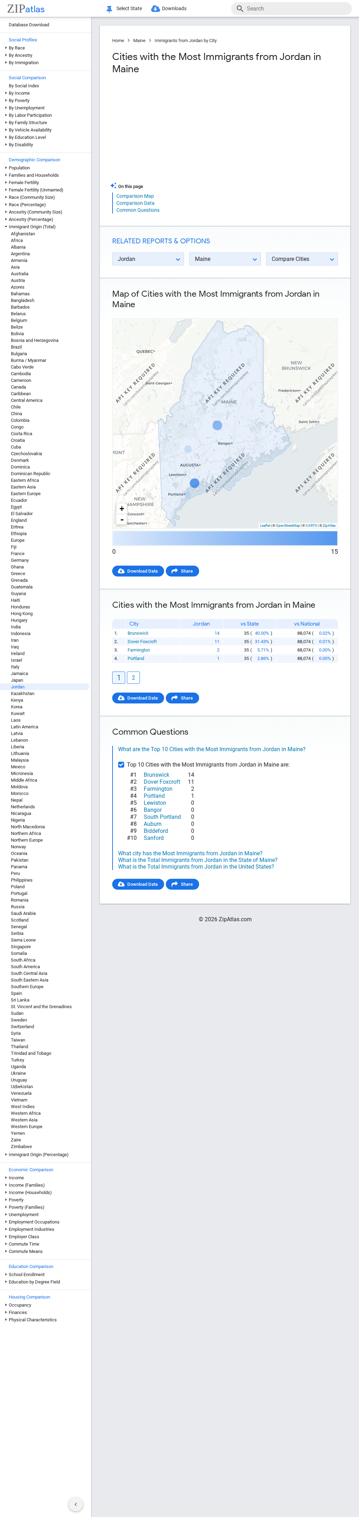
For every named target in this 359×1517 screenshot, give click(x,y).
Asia (15, 267)
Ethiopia (19, 533)
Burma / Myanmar (28, 360)
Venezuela (21, 1093)
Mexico (18, 766)
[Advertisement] (167, 131)
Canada (18, 387)
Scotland (19, 920)
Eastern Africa (25, 480)
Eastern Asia (23, 487)
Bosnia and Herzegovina (35, 340)
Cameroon (21, 380)
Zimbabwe (21, 1146)
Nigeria (18, 820)
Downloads (174, 8)
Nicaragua (21, 813)
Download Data (142, 571)
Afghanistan (23, 233)
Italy (15, 666)
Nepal (16, 800)
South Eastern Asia (29, 980)
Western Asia (24, 1119)
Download (323, 312)
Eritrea (17, 527)
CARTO (311, 525)
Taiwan (18, 1040)
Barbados (20, 307)
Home (118, 40)
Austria (18, 280)
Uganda (18, 1066)
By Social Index (24, 85)
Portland (136, 658)
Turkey (17, 1060)
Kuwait (18, 713)
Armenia (19, 260)
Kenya (17, 700)
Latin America (24, 726)
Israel (16, 660)
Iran (15, 640)
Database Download (29, 24)
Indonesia (21, 633)
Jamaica (19, 673)
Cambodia (21, 373)
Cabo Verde (22, 367)
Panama (19, 866)
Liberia (17, 746)
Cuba (16, 447)
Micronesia (22, 773)
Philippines (22, 880)
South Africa (23, 960)
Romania (19, 900)
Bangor (153, 810)
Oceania (19, 853)
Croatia (18, 440)
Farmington (139, 650)
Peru (15, 873)
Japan (17, 680)
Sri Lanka (20, 1000)
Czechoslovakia (26, 453)
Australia (19, 273)
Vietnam (19, 1100)
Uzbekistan (22, 1086)
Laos (16, 720)
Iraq (15, 646)
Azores (18, 287)
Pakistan (19, 860)
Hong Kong (22, 613)
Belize (17, 327)
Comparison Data (135, 203)
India (16, 626)
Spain (16, 993)
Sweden (19, 1020)
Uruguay (19, 1080)
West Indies (23, 1106)
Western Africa (26, 1113)
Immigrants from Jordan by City (186, 40)
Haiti (15, 600)
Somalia (19, 953)
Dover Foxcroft (142, 641)
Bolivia (17, 333)
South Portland (162, 817)
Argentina (20, 253)
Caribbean (21, 393)
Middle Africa (24, 780)
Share (187, 571)
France (18, 553)
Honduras (20, 606)
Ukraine (18, 1073)
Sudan (17, 1013)
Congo (17, 427)
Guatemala (22, 586)
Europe (18, 540)
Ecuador (19, 500)
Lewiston (155, 803)
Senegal (19, 926)
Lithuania (20, 753)
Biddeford (156, 831)
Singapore (21, 946)
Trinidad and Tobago (31, 1053)
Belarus (18, 313)
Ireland (18, 653)
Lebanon (19, 740)
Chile (16, 407)
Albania (18, 247)
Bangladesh (22, 300)
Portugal (19, 893)
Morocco (19, 793)
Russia (18, 906)
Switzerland (22, 1026)
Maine (139, 40)
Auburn (153, 824)
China (16, 413)
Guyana (18, 593)
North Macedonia (28, 826)
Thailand (19, 1046)
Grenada (19, 580)
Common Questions (138, 210)
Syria (16, 1033)
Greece (18, 573)
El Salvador (22, 513)
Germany (20, 560)
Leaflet (265, 525)
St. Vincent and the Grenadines (41, 1006)
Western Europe (26, 1126)
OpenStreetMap (288, 525)
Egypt (16, 507)
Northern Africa (26, 833)
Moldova (19, 786)
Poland (18, 886)
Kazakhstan (22, 693)
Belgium (19, 320)
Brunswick (138, 633)
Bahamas (20, 293)
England (19, 520)
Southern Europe (27, 986)
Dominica (20, 467)
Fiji (13, 547)
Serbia (17, 933)
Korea (16, 706)
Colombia (20, 420)
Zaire (16, 1139)
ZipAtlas (329, 525)
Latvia (17, 733)
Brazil (16, 347)
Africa (17, 240)
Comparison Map (135, 196)
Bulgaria (19, 353)
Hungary (19, 620)
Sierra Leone (23, 940)
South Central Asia (29, 973)
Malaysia (20, 760)
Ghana (17, 566)
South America (25, 966)
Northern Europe (27, 840)
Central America (26, 400)
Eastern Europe (26, 493)
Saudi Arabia (23, 913)
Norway (18, 846)
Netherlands (23, 806)
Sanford (154, 838)
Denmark (20, 460)
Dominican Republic (30, 473)
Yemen (18, 1133)
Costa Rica (21, 433)
